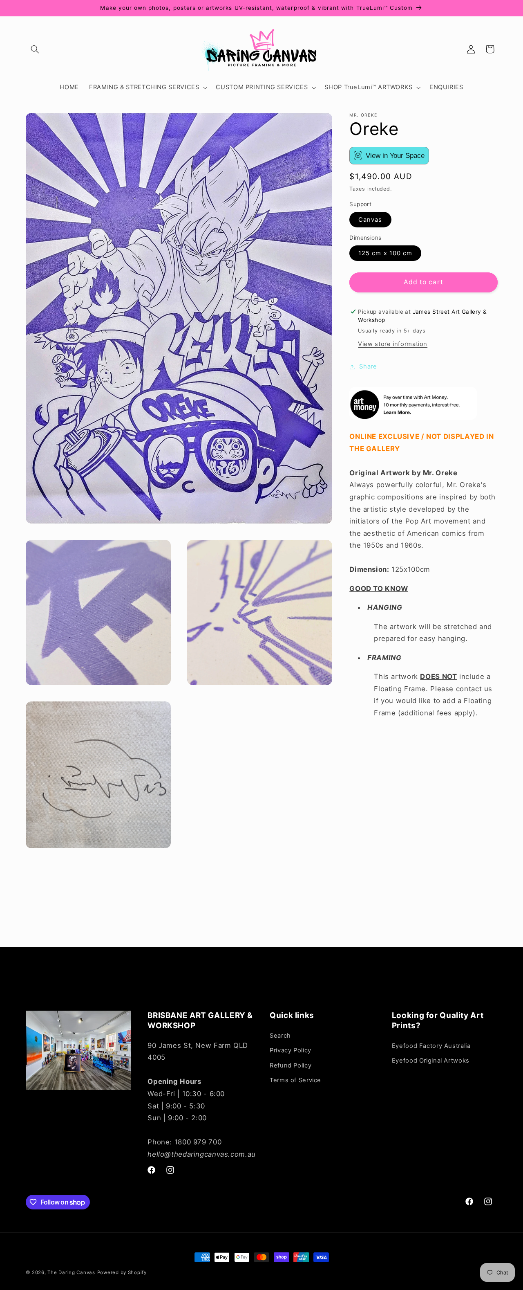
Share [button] (368, 366)
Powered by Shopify (122, 1272)
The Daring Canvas (71, 1272)
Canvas (370, 219)
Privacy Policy (290, 1050)
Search (280, 1035)
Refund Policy (290, 1065)
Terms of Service (295, 1080)
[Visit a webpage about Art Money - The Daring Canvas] (413, 417)
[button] (35, 49)
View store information (392, 344)
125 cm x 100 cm (385, 252)
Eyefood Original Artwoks (430, 1060)
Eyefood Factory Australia (431, 1045)
